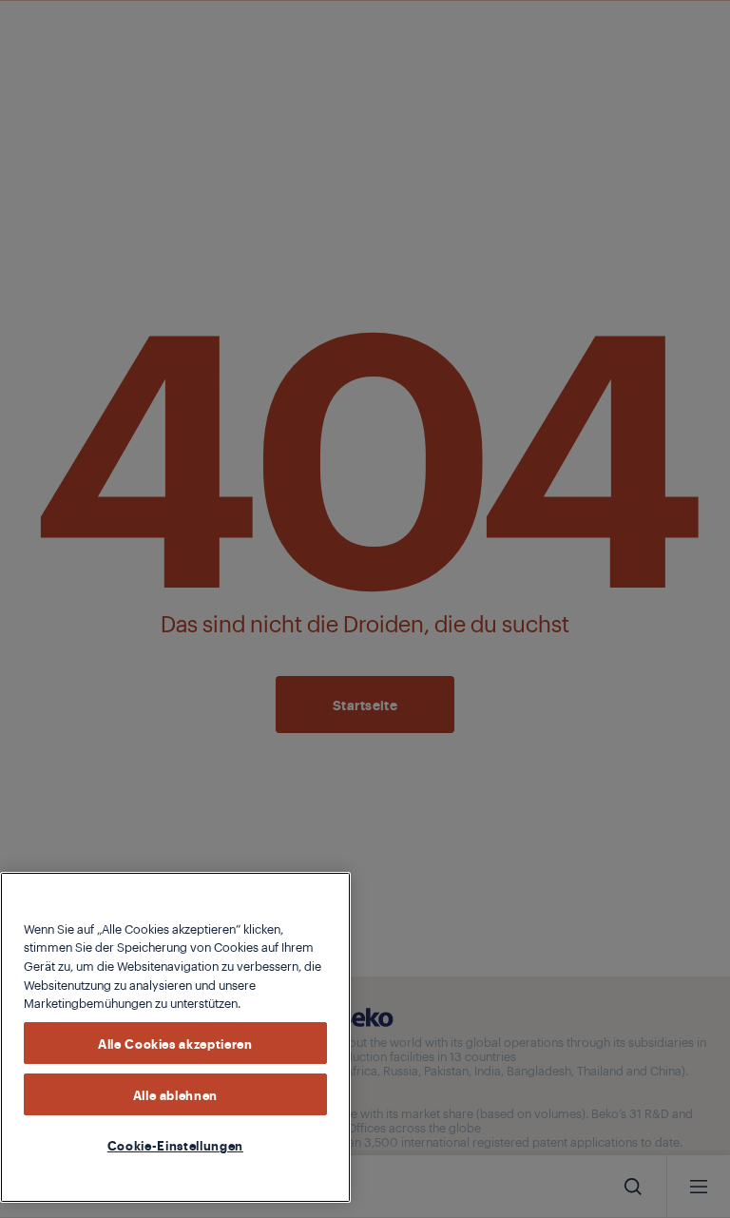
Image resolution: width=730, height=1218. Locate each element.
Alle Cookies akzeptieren (175, 1043)
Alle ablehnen (176, 1094)
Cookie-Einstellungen (175, 1144)
